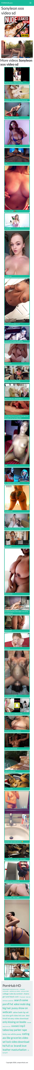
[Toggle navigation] (30, 2)
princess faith (25, 991)
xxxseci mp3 (18, 1025)
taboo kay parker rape (15, 1029)
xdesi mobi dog (22, 1004)
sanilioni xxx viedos (14, 991)
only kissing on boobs (14, 1022)
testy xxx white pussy (12, 1034)
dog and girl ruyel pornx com (11, 989)
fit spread (22, 997)
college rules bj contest (13, 993)
